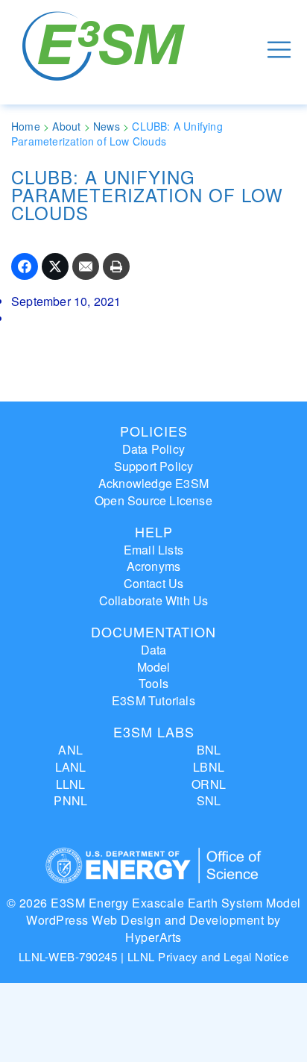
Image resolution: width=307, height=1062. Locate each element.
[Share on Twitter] (55, 266)
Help (154, 531)
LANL (70, 766)
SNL (209, 800)
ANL (70, 749)
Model (154, 666)
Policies (154, 430)
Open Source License (153, 500)
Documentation (153, 631)
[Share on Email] (85, 266)
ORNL (209, 784)
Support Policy (154, 466)
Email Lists (153, 549)
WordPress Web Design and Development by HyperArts (153, 928)
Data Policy (153, 448)
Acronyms (154, 566)
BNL (209, 749)
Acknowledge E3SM (153, 483)
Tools (153, 683)
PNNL (70, 800)
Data (154, 649)
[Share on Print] (116, 266)
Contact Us (154, 583)
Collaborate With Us (154, 600)
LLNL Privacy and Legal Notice (208, 956)
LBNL (208, 766)
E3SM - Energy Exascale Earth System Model (106, 49)
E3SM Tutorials (153, 700)
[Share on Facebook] (24, 266)
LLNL (71, 784)
